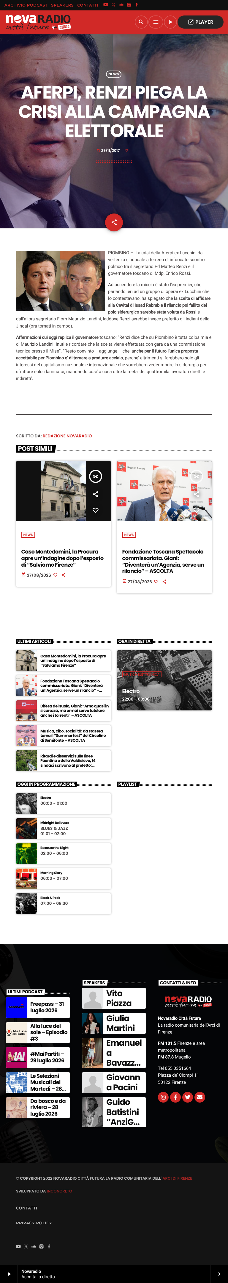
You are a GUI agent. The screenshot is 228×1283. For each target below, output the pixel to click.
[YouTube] (105, 5)
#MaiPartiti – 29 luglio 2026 (47, 1057)
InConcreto (59, 1191)
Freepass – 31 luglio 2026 (47, 1007)
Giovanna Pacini (123, 1082)
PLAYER (200, 22)
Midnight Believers (54, 823)
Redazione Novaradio (67, 436)
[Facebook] (136, 5)
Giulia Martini (120, 1023)
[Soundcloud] (121, 5)
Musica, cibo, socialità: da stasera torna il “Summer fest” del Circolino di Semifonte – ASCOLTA (73, 735)
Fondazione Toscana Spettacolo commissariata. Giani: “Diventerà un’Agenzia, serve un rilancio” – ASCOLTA (163, 561)
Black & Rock (50, 898)
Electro (131, 691)
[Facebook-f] (175, 1097)
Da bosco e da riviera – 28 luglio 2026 (48, 1108)
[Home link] (38, 22)
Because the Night (54, 848)
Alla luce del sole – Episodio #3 (48, 1032)
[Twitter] (187, 1097)
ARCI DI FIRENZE (177, 1178)
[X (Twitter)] (113, 5)
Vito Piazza (119, 998)
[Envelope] (199, 1097)
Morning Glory (51, 873)
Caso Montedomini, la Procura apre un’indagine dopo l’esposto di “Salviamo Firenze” (62, 558)
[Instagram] (129, 5)
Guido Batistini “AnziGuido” (123, 1117)
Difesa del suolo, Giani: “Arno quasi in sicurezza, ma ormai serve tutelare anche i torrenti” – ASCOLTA (74, 710)
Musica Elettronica (142, 674)
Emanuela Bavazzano (124, 1058)
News (113, 74)
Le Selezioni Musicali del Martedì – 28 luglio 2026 (46, 1085)
